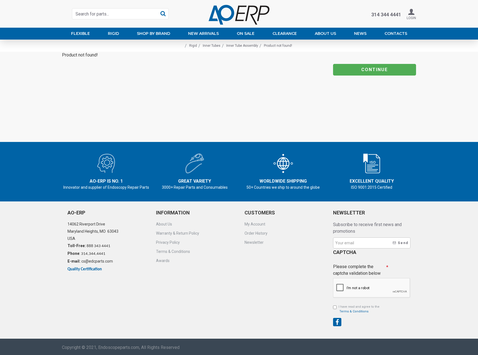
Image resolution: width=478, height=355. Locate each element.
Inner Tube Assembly (242, 46)
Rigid (193, 46)
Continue (374, 69)
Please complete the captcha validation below (357, 270)
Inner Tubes (211, 46)
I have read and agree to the (359, 309)
